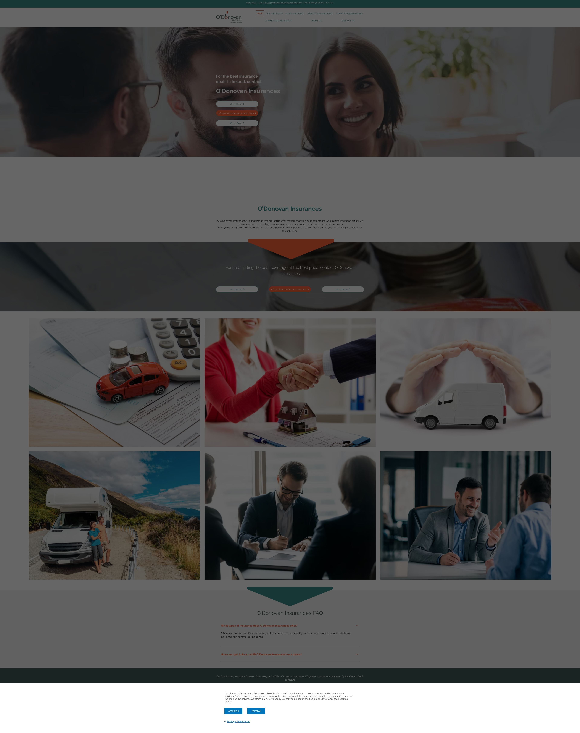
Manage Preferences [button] (238, 721)
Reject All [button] (256, 711)
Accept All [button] (233, 711)
